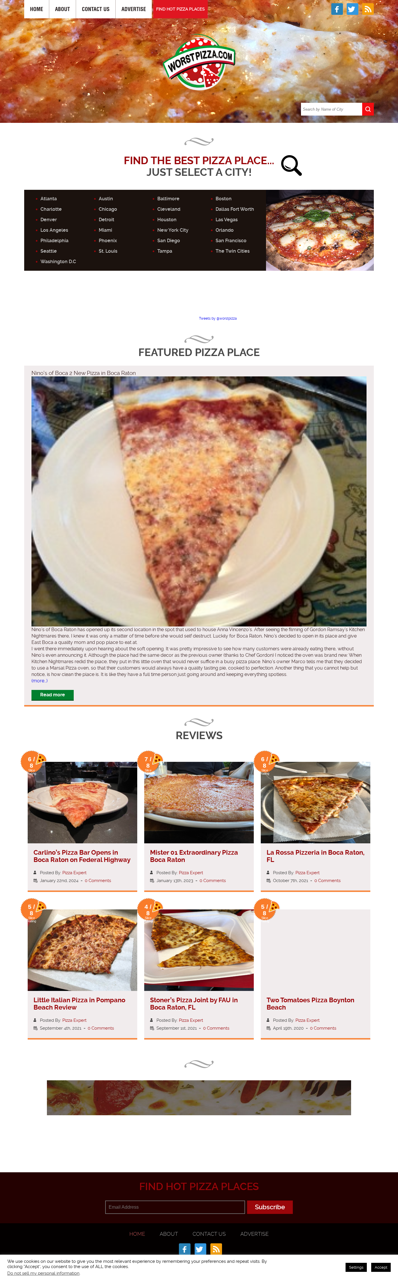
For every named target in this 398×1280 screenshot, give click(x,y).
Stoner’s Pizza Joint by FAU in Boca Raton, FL (194, 1003)
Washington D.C (58, 261)
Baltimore (168, 198)
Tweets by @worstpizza (218, 318)
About (62, 9)
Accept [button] (381, 1267)
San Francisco (231, 240)
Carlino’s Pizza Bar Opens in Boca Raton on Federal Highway (82, 856)
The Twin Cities (233, 251)
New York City (173, 230)
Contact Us (96, 9)
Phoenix (108, 240)
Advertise (133, 9)
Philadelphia (54, 240)
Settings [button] (356, 1267)
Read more (52, 694)
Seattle (48, 251)
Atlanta (48, 198)
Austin (106, 198)
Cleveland (168, 209)
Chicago (108, 209)
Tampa (164, 251)
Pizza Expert (74, 872)
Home (36, 9)
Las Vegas (227, 219)
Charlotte (51, 209)
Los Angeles (54, 230)
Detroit (106, 219)
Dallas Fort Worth (235, 209)
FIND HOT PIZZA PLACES (180, 9)
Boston (224, 198)
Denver (48, 219)
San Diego (168, 240)
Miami (105, 230)
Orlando (225, 230)
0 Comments (98, 880)
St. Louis (108, 251)
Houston (167, 219)
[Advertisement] (199, 298)
